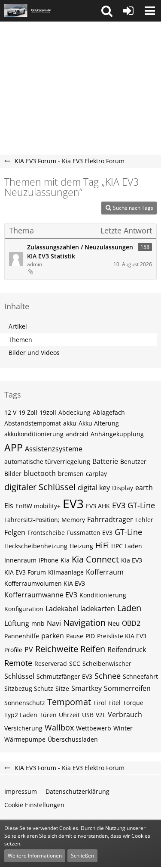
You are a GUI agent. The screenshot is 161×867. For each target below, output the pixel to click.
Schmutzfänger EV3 (64, 676)
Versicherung (23, 728)
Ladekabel (62, 608)
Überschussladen (73, 739)
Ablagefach (109, 412)
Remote (18, 663)
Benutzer (133, 461)
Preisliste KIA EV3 (121, 636)
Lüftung (16, 623)
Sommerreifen (127, 688)
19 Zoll (27, 412)
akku (69, 423)
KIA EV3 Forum (25, 572)
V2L (101, 715)
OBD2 (131, 623)
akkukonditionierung (34, 434)
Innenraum (20, 560)
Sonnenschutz (24, 703)
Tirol (99, 703)
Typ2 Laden (20, 715)
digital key (94, 487)
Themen (20, 340)
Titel (114, 703)
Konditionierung (102, 595)
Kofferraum (105, 572)
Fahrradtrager (110, 519)
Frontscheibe (46, 532)
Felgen (14, 532)
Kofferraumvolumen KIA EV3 (44, 583)
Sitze (62, 688)
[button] (106, 10)
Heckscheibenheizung (35, 546)
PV (28, 649)
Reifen (92, 649)
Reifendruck (126, 649)
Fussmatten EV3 (89, 532)
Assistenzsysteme (53, 449)
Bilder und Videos (34, 352)
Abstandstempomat (32, 423)
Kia (65, 560)
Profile (13, 650)
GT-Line (128, 532)
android (77, 434)
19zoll (47, 412)
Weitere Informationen (35, 855)
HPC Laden (126, 546)
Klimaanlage (66, 572)
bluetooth (40, 473)
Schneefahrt (140, 676)
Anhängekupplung (117, 434)
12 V (10, 412)
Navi (54, 623)
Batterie (105, 461)
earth (144, 487)
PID (90, 636)
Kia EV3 (131, 560)
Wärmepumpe (25, 739)
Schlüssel (19, 676)
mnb (38, 623)
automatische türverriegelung (47, 461)
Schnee (107, 676)
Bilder (12, 473)
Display (122, 488)
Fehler (144, 520)
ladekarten (97, 608)
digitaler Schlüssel (40, 487)
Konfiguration (23, 609)
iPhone (48, 560)
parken (52, 635)
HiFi (102, 545)
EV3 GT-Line (133, 505)
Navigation (84, 622)
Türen (48, 715)
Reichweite (56, 649)
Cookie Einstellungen (34, 805)
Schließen (82, 855)
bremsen (71, 473)
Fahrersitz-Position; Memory (44, 520)
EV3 (73, 503)
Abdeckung (74, 412)
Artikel (18, 326)
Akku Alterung (99, 423)
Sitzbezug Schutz (28, 688)
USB (88, 715)
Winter (123, 728)
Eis (8, 505)
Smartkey (86, 688)
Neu (114, 623)
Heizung (81, 546)
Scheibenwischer (106, 663)
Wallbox (59, 727)
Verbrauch (125, 714)
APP (13, 447)
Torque (133, 703)
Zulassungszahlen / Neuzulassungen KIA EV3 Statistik (80, 251)
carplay (96, 473)
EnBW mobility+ (38, 506)
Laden (129, 608)
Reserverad (50, 663)
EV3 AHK (98, 506)
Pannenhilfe (21, 636)
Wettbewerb (93, 728)
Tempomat (69, 702)
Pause (74, 636)
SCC (74, 663)
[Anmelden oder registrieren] (128, 10)
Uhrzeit (69, 715)
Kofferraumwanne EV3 (40, 595)
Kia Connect (95, 559)
